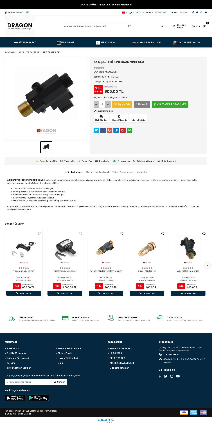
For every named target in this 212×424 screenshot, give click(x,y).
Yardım (173, 12)
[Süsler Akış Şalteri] (147, 249)
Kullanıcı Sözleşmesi (18, 358)
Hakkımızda (13, 348)
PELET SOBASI (118, 358)
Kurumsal (11, 341)
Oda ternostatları (119, 368)
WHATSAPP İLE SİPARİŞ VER (171, 104)
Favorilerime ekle (104, 111)
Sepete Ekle (123, 104)
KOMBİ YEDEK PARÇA (121, 348)
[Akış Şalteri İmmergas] (188, 249)
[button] (199, 26)
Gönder (61, 382)
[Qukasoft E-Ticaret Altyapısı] (106, 421)
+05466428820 (171, 354)
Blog (60, 363)
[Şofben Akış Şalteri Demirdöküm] (106, 249)
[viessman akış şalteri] (23, 249)
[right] (207, 265)
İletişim (183, 12)
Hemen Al (143, 104)
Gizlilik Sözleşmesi (17, 353)
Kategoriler (115, 341)
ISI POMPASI (116, 353)
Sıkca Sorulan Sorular (19, 368)
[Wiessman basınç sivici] (64, 249)
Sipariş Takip (161, 12)
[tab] (74, 172)
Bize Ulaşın (166, 341)
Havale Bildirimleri (68, 358)
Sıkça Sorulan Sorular (70, 348)
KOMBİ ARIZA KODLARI (122, 363)
